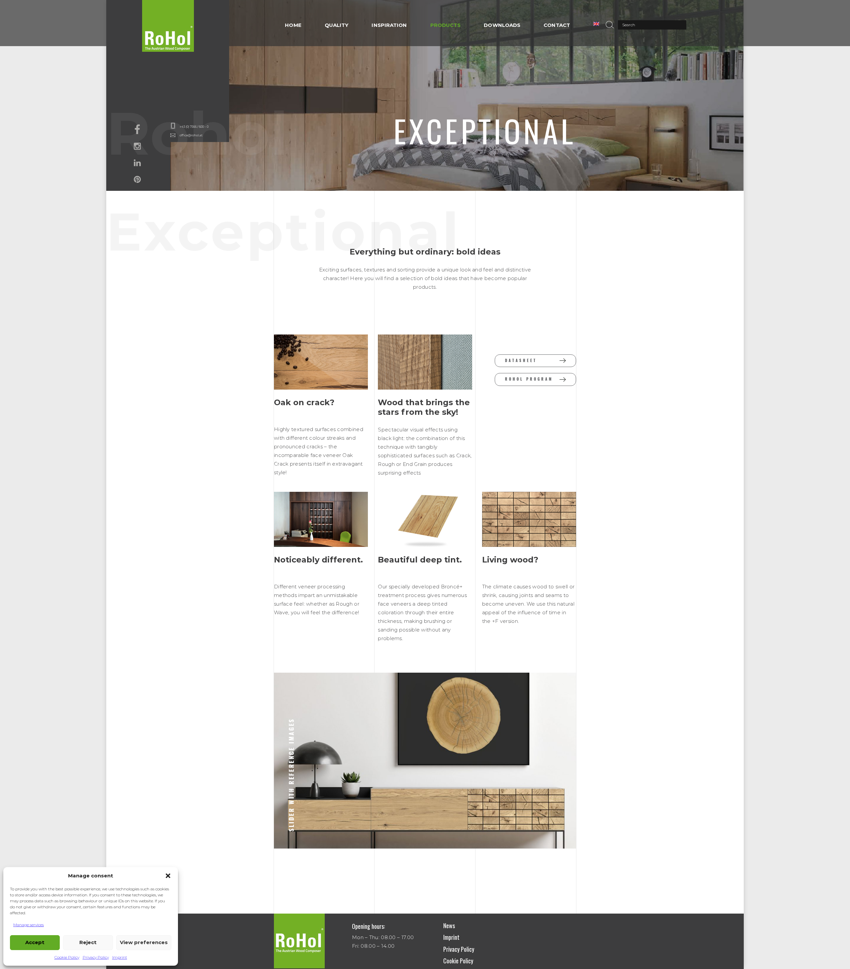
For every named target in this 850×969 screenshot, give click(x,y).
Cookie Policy (66, 957)
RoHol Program (529, 379)
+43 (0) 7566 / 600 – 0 (194, 126)
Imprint (119, 957)
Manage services (28, 924)
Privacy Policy (96, 957)
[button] (168, 875)
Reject (88, 942)
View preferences (144, 942)
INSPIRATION (389, 25)
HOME (293, 25)
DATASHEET (521, 360)
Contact (557, 25)
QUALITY (337, 25)
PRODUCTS (445, 25)
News (449, 925)
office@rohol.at (191, 135)
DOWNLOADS (502, 25)
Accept (34, 942)
